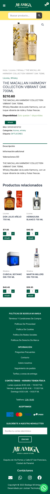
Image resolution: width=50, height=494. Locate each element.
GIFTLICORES (16, 134)
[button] (42, 24)
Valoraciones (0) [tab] (11, 157)
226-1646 (29, 399)
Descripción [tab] (9, 146)
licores (12, 70)
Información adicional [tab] (13, 151)
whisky (20, 70)
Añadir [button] (7, 238)
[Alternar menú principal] (4, 5)
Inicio (5, 70)
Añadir (10, 122)
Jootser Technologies (32, 488)
